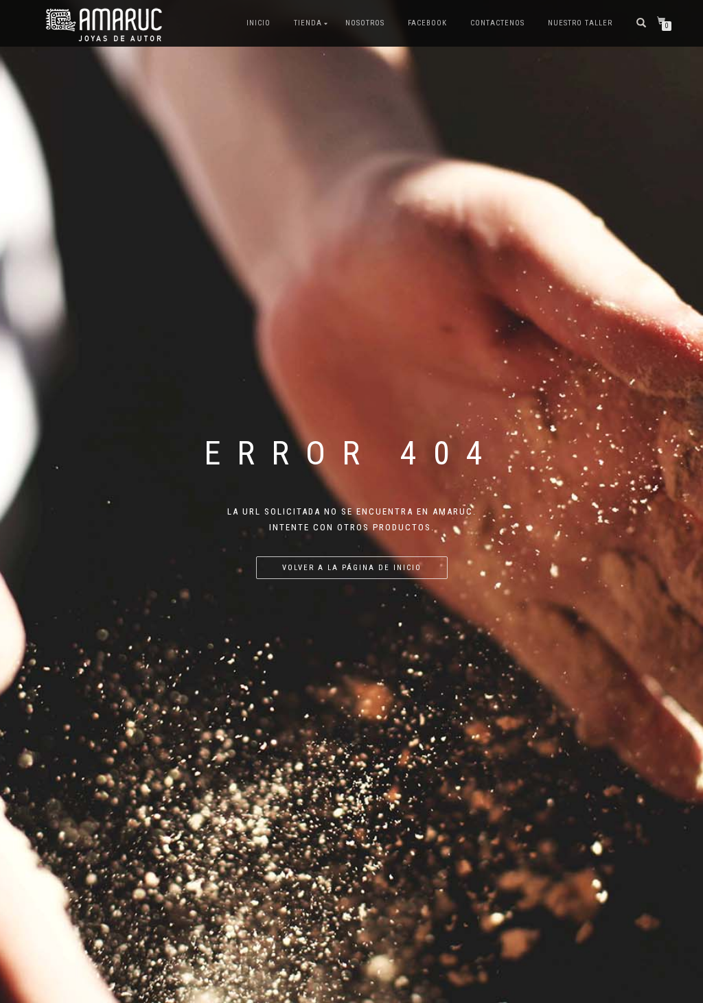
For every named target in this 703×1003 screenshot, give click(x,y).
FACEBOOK (427, 23)
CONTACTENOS (497, 23)
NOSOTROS (364, 23)
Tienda (308, 23)
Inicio (258, 23)
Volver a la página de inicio (352, 567)
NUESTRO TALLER (580, 23)
